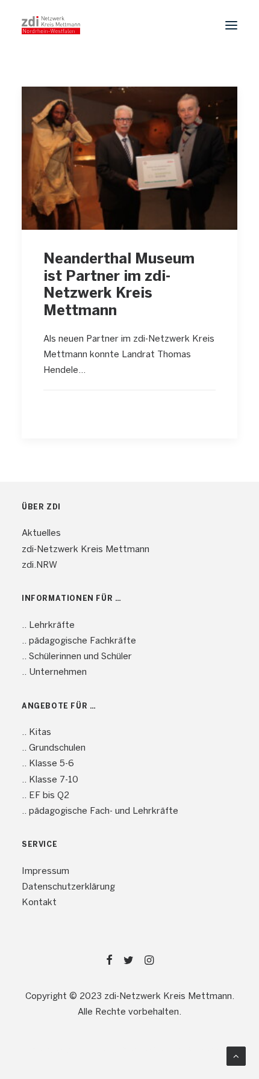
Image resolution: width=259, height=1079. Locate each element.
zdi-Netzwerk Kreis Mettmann (85, 550)
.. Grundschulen (54, 748)
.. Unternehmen (54, 672)
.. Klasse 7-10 (50, 780)
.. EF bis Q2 (45, 796)
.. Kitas (36, 732)
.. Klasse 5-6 (48, 764)
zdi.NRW (39, 565)
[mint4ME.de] (51, 25)
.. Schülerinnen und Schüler (77, 657)
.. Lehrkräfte (48, 625)
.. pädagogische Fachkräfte (79, 641)
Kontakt (39, 903)
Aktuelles (41, 533)
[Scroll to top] (236, 1056)
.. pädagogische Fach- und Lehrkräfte (100, 811)
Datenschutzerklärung (68, 887)
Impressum (45, 871)
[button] (231, 25)
